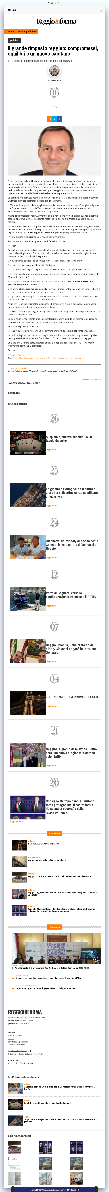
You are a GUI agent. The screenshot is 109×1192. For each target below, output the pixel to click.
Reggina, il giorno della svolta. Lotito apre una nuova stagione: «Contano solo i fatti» (71, 753)
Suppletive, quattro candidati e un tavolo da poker (69, 439)
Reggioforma (56, 21)
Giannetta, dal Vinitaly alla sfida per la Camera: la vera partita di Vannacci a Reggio (72, 545)
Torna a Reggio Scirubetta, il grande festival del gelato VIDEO (45, 988)
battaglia (25, 358)
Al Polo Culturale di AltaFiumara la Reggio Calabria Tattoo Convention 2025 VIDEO (50, 968)
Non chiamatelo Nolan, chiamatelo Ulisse (47, 860)
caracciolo (43, 358)
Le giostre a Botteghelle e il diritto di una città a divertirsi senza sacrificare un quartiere (72, 493)
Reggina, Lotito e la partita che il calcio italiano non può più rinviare (59, 876)
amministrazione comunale (66, 358)
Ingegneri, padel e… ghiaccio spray (24, 383)
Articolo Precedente (17, 368)
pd (79, 358)
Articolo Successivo (92, 379)
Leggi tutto (52, 449)
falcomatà (16, 358)
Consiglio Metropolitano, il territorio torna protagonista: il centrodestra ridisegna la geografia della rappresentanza (70, 807)
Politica (21, 355)
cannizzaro (34, 358)
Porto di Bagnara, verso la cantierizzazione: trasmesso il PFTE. (71, 595)
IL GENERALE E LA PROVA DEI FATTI (72, 697)
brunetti (51, 358)
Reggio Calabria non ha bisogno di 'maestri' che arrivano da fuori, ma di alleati (42, 371)
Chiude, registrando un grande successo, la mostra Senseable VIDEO (48, 978)
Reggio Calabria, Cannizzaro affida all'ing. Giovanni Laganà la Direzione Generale (71, 649)
